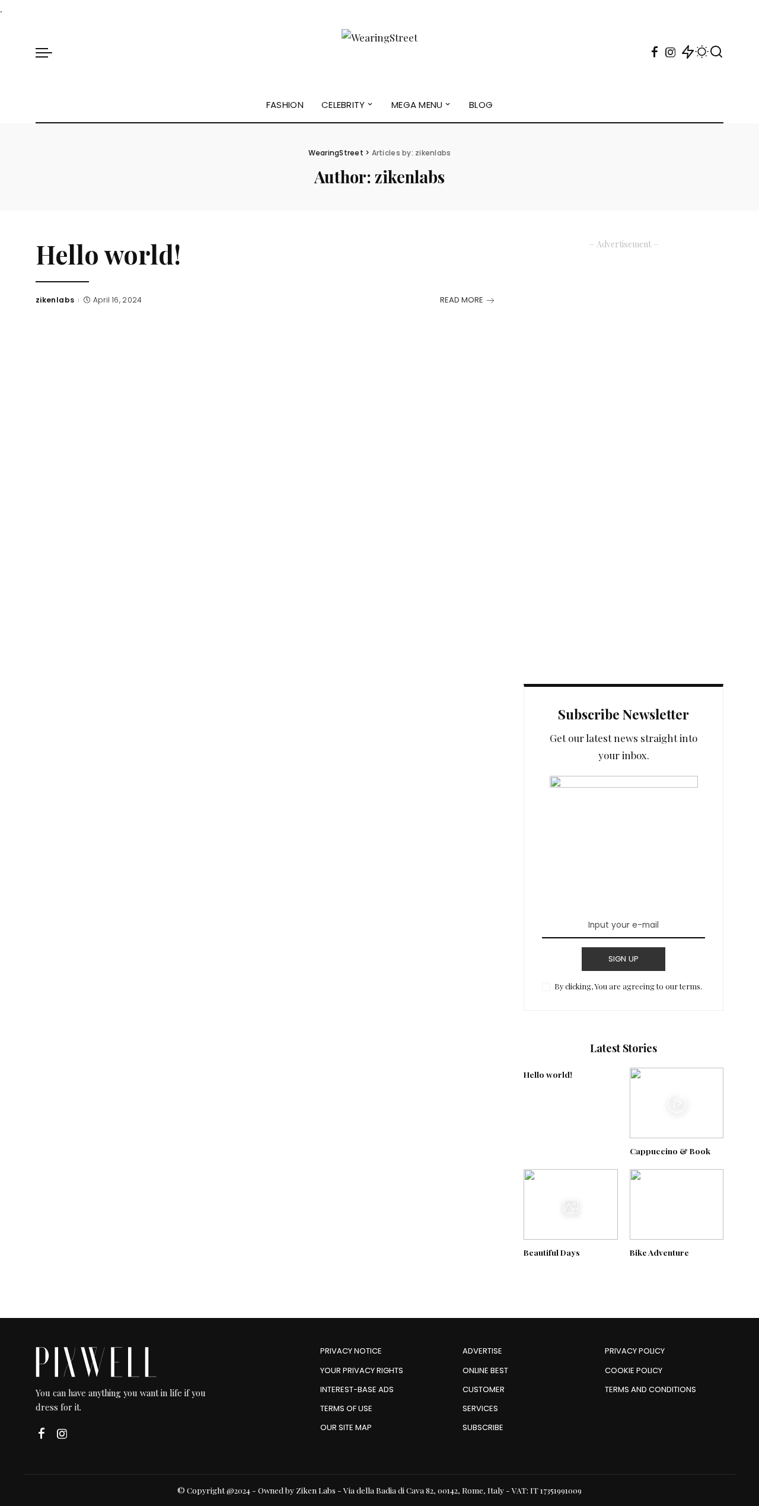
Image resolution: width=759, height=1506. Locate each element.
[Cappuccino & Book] (676, 1103)
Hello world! (108, 254)
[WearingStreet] (379, 52)
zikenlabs (55, 300)
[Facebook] (655, 52)
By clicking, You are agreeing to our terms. (628, 986)
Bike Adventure (659, 1252)
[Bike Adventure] (676, 1204)
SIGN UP (623, 958)
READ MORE (461, 299)
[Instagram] (671, 52)
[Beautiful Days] (570, 1204)
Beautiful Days (552, 1252)
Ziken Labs (316, 1490)
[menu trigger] (50, 52)
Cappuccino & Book (670, 1150)
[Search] (716, 52)
